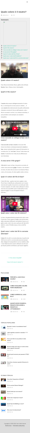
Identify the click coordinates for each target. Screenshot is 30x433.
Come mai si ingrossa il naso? (15, 397)
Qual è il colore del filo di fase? (11, 54)
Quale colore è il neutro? (9, 45)
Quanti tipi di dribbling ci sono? (15, 403)
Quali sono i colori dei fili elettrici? (12, 56)
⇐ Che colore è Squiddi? (15, 257)
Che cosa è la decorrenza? (14, 410)
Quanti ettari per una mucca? (14, 391)
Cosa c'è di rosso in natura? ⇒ (15, 262)
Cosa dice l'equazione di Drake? (15, 379)
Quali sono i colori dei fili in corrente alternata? (15, 58)
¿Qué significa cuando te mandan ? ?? (17, 332)
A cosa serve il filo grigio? (10, 52)
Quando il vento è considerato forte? (17, 326)
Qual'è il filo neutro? (8, 48)
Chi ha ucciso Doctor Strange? (15, 385)
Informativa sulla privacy (19, 425)
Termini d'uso (8, 425)
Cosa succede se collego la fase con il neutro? (15, 50)
